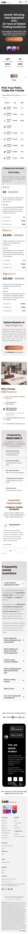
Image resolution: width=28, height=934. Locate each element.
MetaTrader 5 (14, 438)
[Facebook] (3, 889)
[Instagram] (6, 889)
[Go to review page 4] (15, 550)
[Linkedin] (8, 889)
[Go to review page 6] (18, 550)
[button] (25, 77)
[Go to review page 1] (11, 550)
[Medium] (11, 889)
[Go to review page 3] (14, 550)
